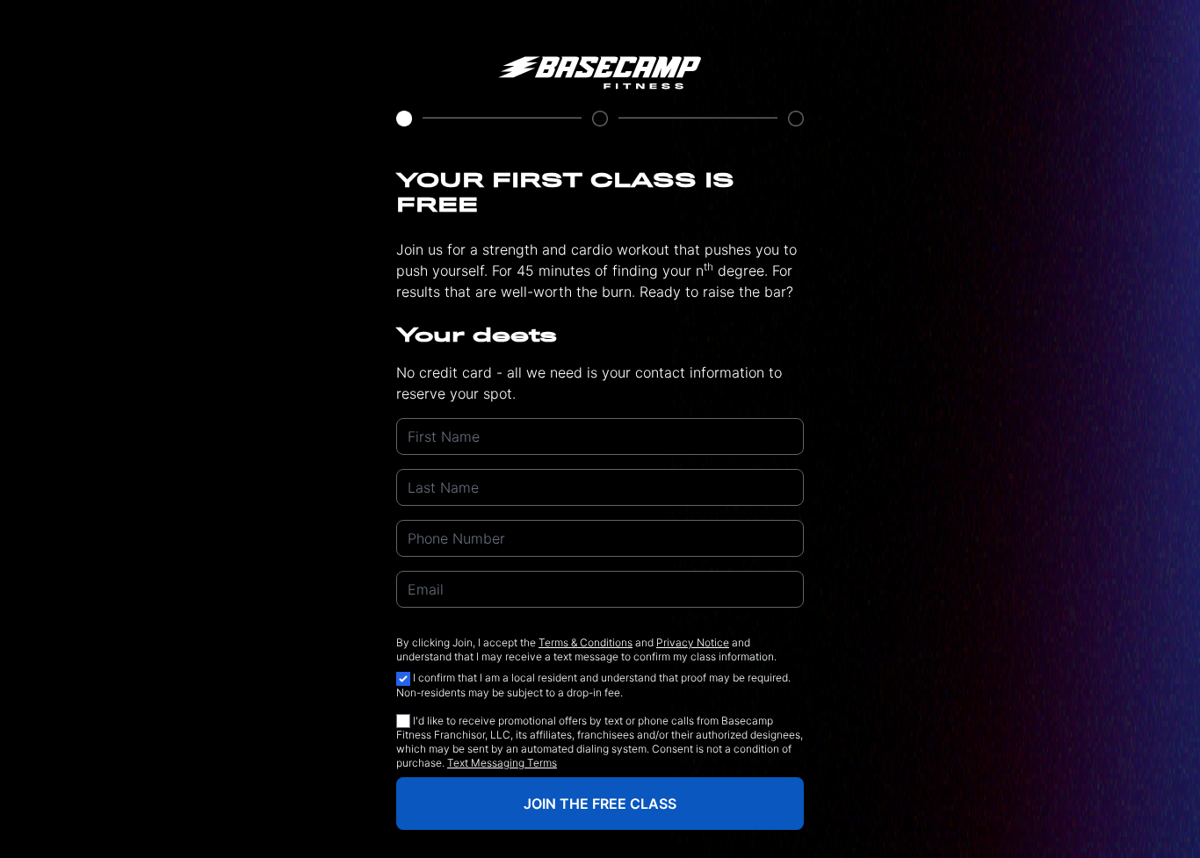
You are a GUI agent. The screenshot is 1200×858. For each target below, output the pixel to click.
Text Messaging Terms (502, 762)
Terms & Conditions (586, 642)
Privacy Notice (692, 642)
